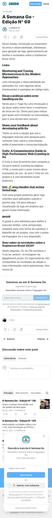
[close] (44, 436)
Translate (8, 12)
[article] (26, 407)
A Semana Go (14, 28)
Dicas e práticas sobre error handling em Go (20, 97)
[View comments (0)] (14, 37)
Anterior (11, 339)
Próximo (41, 339)
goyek (6, 216)
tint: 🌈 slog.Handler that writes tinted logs (23, 188)
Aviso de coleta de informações (20, 497)
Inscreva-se (35, 4)
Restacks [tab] (22, 358)
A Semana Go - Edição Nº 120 (19, 420)
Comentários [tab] (10, 358)
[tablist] (15, 358)
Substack (14, 512)
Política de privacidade (33, 309)
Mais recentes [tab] (22, 393)
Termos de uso (15, 494)
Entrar (46, 4)
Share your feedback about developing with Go (20, 127)
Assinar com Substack (28, 485)
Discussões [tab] (36, 393)
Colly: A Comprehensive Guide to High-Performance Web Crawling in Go (25, 154)
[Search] (47, 393)
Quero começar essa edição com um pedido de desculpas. (17, 405)
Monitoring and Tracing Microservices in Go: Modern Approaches (21, 74)
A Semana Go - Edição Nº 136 (19, 400)
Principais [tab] (8, 393)
